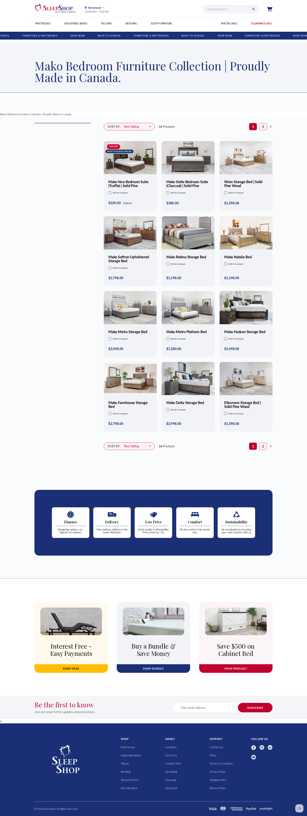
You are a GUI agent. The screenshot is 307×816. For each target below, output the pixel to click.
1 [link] (253, 127)
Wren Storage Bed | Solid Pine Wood (243, 184)
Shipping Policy (218, 779)
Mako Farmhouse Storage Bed (128, 404)
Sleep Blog (171, 771)
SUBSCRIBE (255, 707)
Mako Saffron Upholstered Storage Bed (128, 259)
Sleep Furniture (161, 23)
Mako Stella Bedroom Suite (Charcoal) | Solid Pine (187, 184)
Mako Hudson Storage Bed (244, 332)
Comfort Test (173, 763)
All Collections (129, 788)
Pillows (106, 23)
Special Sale (229, 23)
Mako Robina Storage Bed (186, 257)
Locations (171, 747)
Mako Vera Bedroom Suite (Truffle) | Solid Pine (128, 184)
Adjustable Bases (75, 23)
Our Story (171, 755)
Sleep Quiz (171, 788)
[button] (269, 9)
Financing (170, 779)
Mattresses (42, 23)
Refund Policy (218, 788)
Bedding (131, 23)
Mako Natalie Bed (238, 257)
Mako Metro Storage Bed (127, 332)
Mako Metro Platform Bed (186, 332)
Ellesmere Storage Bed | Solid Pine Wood (242, 404)
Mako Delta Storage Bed (185, 403)
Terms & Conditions (221, 763)
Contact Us (216, 747)
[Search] (253, 9)
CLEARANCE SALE (261, 23)
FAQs (213, 755)
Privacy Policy (217, 771)
